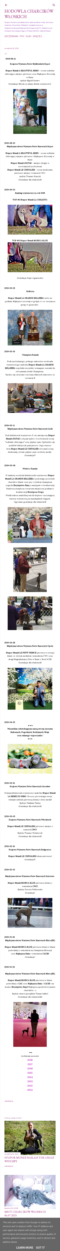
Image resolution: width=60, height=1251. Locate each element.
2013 (30, 1081)
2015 (30, 1072)
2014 (30, 1077)
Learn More (24, 1247)
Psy (22, 36)
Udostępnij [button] (8, 1101)
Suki (28, 36)
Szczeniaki (11, 36)
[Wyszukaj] (54, 4)
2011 (30, 1089)
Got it (40, 1247)
